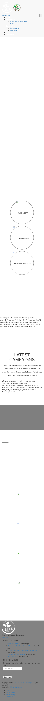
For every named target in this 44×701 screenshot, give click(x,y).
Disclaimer (9, 697)
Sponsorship (14, 28)
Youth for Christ (12, 656)
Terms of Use (10, 692)
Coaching (13, 30)
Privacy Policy (10, 694)
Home (8, 690)
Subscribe (7, 677)
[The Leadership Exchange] (11, 7)
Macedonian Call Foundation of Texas (20, 646)
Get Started (14, 24)
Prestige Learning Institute (16, 654)
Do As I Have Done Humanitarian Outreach (22, 650)
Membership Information (18, 22)
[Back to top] (2, 700)
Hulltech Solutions (16, 687)
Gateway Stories (13, 644)
